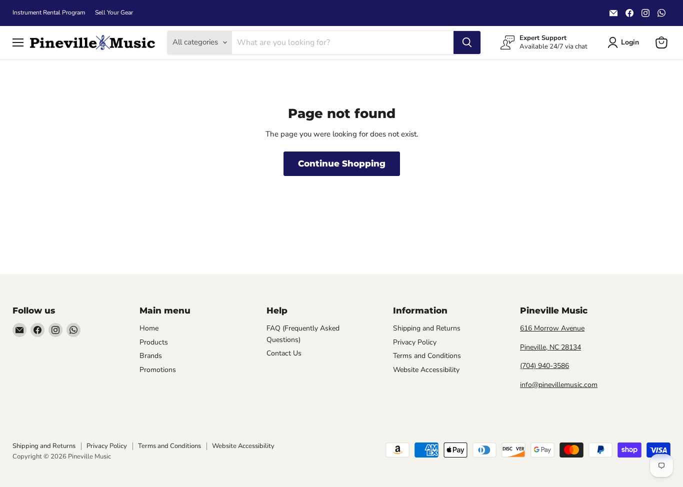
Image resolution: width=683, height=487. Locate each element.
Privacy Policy (414, 342)
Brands (151, 355)
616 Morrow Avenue (552, 328)
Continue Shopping (342, 163)
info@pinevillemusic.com (559, 385)
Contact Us (284, 353)
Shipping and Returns (426, 328)
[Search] (467, 42)
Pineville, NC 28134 (550, 347)
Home (149, 328)
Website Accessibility (426, 369)
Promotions (158, 369)
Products (154, 342)
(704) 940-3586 (544, 365)
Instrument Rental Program (48, 12)
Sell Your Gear (114, 12)
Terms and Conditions (427, 355)
